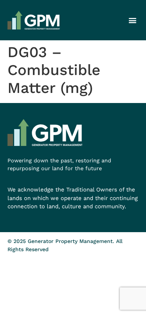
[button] (133, 20)
